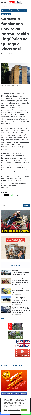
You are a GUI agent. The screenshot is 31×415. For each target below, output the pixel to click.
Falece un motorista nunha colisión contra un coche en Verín (21, 290)
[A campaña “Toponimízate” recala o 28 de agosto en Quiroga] (6, 273)
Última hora (6, 14)
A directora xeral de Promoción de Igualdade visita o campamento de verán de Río (20, 281)
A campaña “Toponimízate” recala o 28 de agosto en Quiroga (21, 272)
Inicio (3, 7)
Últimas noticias (15, 265)
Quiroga (13, 11)
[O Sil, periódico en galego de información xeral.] (15, 2)
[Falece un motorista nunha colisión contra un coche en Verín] (6, 291)
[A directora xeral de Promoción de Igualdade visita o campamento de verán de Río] (6, 281)
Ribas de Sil (22, 11)
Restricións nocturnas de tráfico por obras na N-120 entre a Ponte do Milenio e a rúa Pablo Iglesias (21, 309)
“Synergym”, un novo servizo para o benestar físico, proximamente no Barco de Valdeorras (20, 299)
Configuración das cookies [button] (12, 410)
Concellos (9, 7)
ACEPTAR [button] (24, 409)
